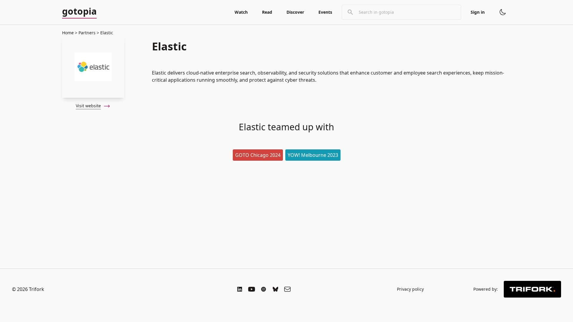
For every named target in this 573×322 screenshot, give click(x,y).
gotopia (79, 11)
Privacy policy (410, 289)
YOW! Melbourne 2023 (313, 155)
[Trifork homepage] (532, 289)
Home (68, 32)
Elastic (106, 32)
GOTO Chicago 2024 (258, 155)
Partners (87, 32)
